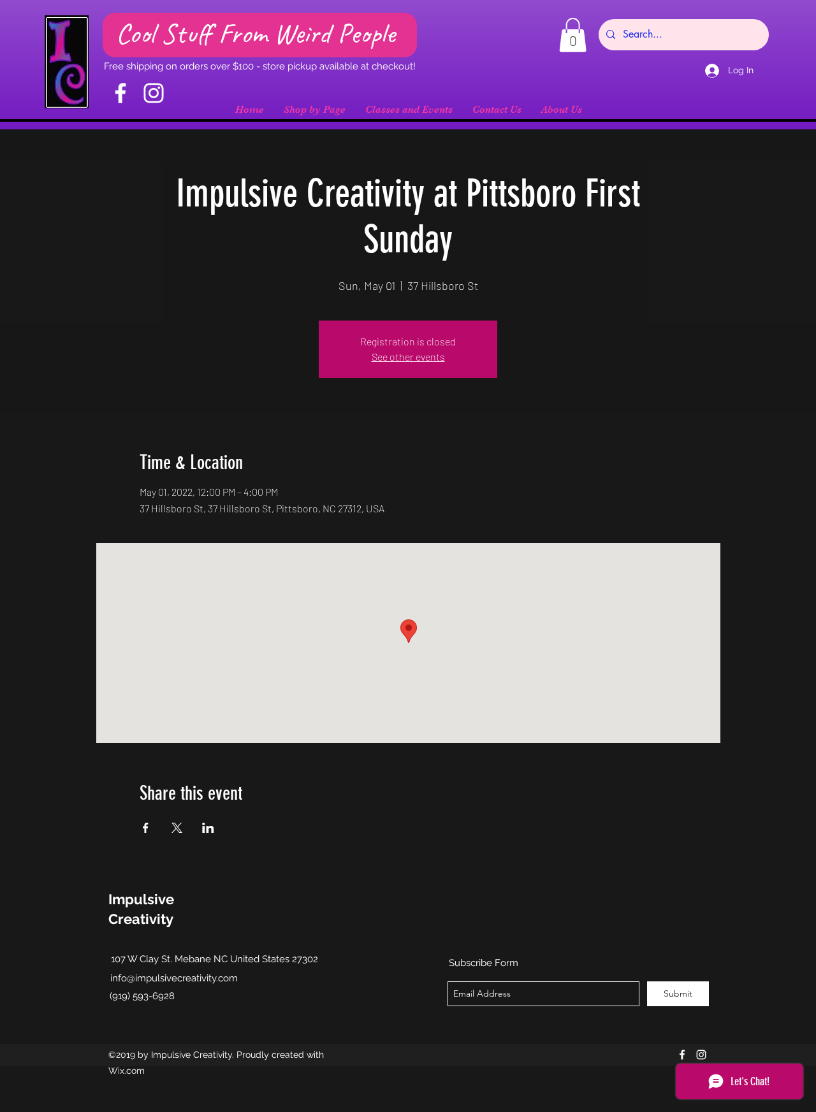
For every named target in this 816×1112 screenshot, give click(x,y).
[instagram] (701, 1054)
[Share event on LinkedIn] (208, 828)
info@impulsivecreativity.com (174, 978)
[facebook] (682, 1054)
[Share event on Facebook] (146, 828)
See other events (408, 356)
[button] (572, 35)
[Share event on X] (177, 828)
